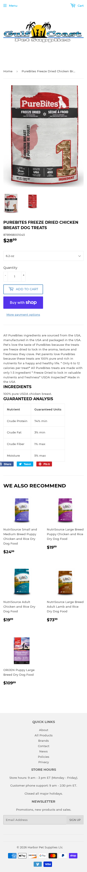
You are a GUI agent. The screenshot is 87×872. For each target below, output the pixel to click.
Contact (43, 746)
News (43, 751)
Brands (43, 740)
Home (7, 71)
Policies (43, 756)
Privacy (43, 762)
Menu (13, 5)
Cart (80, 5)
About (43, 730)
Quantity (10, 268)
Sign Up (75, 820)
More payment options (23, 314)
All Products (44, 735)
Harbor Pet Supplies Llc (45, 847)
